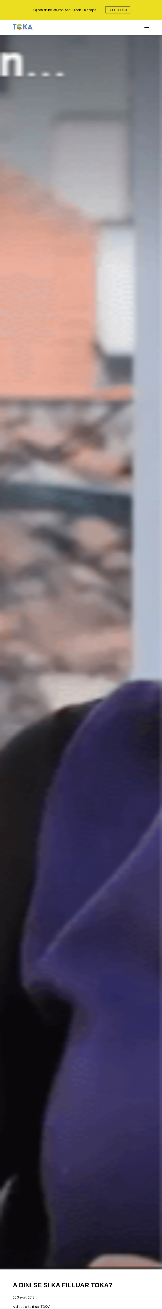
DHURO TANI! (118, 10)
